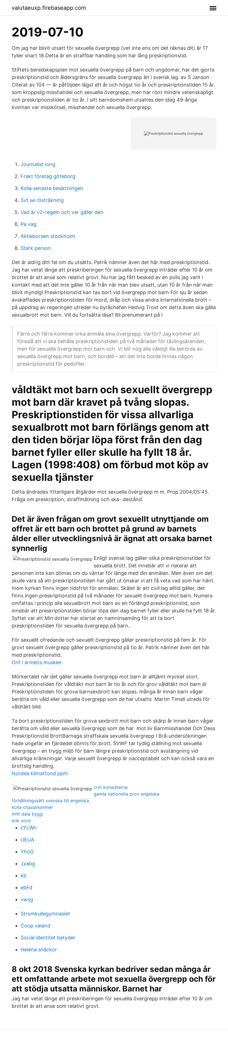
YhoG (27, 852)
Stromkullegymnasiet (45, 914)
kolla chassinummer (32, 807)
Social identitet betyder (48, 937)
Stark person (36, 248)
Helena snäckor (39, 949)
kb (23, 875)
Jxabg (28, 863)
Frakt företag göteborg (48, 176)
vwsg (27, 899)
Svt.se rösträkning (42, 200)
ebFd (26, 887)
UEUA (27, 840)
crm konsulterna (111, 787)
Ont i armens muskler (37, 662)
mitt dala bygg (27, 814)
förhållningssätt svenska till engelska (50, 800)
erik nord (21, 820)
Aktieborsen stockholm (48, 236)
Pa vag (28, 224)
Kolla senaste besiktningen (52, 188)
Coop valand (35, 926)
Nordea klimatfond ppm (40, 773)
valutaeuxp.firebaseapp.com (49, 8)
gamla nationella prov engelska (126, 794)
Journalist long (38, 164)
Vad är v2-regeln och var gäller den (62, 212)
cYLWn (29, 828)
